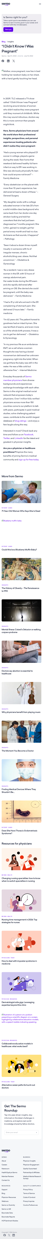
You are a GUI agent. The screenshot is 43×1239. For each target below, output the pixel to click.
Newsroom (5, 1169)
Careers (4, 1165)
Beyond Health (7, 875)
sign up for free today (28, 459)
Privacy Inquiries (28, 1201)
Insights (10, 41)
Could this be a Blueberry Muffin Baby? (19, 549)
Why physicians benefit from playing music (21, 712)
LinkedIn (19, 438)
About (4, 1161)
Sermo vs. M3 (6, 1209)
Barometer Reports (8, 1217)
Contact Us (6, 1180)
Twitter (6, 438)
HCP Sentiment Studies (10, 1221)
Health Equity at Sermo (9, 1172)
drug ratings (20, 420)
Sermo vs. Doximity (8, 1205)
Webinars (5, 1201)
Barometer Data (7, 1213)
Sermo (4, 1157)
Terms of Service (29, 1193)
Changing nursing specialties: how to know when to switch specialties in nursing (21, 879)
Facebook (28, 434)
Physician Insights (29, 1161)
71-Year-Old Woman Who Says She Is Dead (21, 511)
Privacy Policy (28, 1189)
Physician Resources (9, 999)
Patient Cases (7, 508)
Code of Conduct (29, 1197)
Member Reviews (8, 1176)
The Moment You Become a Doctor (18, 750)
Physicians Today (8, 958)
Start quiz (8, 29)
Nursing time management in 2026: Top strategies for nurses (19, 921)
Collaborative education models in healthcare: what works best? (17, 1045)
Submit (36, 1132)
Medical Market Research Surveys (32, 1177)
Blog (3, 41)
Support (4, 1189)
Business (26, 1157)
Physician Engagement (31, 1165)
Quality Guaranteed (30, 1169)
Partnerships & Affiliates (31, 1172)
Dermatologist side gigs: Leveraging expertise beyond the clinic (18, 1003)
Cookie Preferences (30, 1205)
